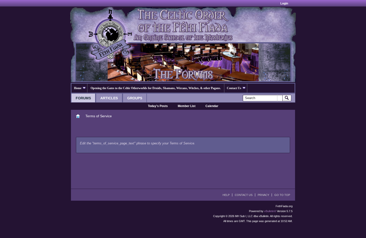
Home (77, 88)
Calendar (211, 106)
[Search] (286, 98)
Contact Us (234, 88)
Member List (186, 106)
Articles (109, 98)
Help (226, 194)
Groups (134, 98)
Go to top (282, 194)
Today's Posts (158, 106)
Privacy (263, 194)
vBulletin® (270, 211)
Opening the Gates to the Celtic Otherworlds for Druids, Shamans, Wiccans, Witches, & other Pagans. (156, 88)
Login (284, 3)
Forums (83, 98)
